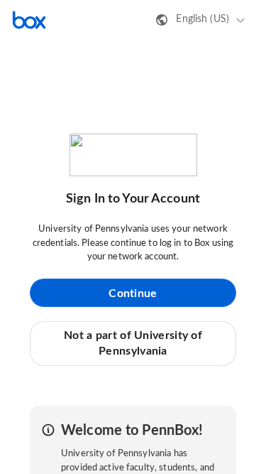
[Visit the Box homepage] (29, 20)
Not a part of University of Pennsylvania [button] (133, 343)
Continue (133, 293)
